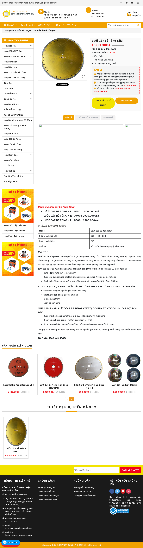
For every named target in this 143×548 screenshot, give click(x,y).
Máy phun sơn (11, 133)
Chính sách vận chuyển (48, 495)
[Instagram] (137, 2)
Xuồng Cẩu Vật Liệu (13, 115)
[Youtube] (132, 2)
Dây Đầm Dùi (10, 93)
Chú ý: (98, 69)
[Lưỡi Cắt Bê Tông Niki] (16, 431)
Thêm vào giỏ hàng (103, 103)
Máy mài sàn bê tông (14, 77)
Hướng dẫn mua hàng (84, 487)
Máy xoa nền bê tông (15, 72)
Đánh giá (108, 117)
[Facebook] (121, 2)
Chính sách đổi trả (46, 491)
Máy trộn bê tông (13, 149)
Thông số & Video (87, 117)
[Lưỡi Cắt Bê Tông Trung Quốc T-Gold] (89, 368)
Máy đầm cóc (10, 155)
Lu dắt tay (9, 165)
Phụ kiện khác (11, 181)
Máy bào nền (10, 67)
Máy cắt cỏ (9, 171)
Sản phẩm (27, 25)
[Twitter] (126, 2)
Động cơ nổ (10, 99)
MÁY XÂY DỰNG (24, 30)
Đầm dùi (8, 83)
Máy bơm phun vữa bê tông (18, 120)
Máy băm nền (10, 62)
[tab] (68, 117)
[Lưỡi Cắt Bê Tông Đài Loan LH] (18, 368)
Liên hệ (59, 25)
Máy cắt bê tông (12, 144)
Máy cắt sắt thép (13, 51)
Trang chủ (10, 25)
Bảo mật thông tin (46, 487)
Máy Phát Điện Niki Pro (15, 225)
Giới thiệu (44, 25)
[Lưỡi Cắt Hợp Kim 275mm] (124, 368)
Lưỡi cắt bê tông (12, 139)
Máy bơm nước (11, 104)
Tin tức (72, 25)
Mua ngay (126, 100)
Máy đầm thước (12, 160)
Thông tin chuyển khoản (85, 495)
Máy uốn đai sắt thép (15, 56)
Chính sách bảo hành (47, 499)
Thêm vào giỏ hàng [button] (17, 389)
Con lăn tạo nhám (13, 176)
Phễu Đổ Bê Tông (12, 109)
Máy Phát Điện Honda (14, 230)
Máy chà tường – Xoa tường (15, 127)
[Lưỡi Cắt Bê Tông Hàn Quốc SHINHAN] (54, 368)
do (123, 503)
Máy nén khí (10, 46)
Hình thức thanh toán (83, 491)
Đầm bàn (8, 88)
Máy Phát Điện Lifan (14, 236)
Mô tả (68, 117)
